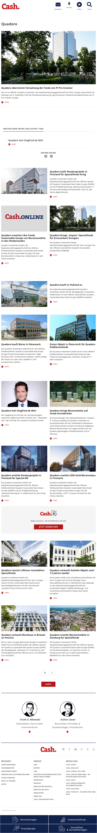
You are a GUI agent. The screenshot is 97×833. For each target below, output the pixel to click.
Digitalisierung (8, 778)
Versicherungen (8, 764)
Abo (35, 764)
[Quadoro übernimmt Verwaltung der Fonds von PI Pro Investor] (48, 57)
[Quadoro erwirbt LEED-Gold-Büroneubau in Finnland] (73, 459)
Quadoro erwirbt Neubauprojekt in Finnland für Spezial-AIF (21, 477)
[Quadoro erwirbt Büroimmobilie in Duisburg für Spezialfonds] (73, 618)
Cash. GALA (70, 780)
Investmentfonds (9, 771)
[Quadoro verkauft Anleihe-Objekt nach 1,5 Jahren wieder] (73, 554)
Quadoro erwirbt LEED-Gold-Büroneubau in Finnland (73, 477)
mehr (7, 102)
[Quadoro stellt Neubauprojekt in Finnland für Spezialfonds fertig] (24, 181)
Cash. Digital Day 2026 (75, 771)
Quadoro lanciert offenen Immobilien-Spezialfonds (23, 572)
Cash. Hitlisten (72, 789)
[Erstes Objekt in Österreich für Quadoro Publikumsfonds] (73, 328)
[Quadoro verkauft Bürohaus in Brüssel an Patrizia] (24, 618)
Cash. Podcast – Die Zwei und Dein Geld (80, 793)
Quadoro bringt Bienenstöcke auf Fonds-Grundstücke (69, 412)
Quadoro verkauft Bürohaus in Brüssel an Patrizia (23, 636)
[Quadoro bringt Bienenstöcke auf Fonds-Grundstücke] (73, 394)
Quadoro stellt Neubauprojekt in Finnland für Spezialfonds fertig (68, 173)
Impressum (38, 780)
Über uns (38, 796)
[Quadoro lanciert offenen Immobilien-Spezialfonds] (24, 554)
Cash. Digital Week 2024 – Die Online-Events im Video (78, 775)
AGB (35, 771)
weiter (48, 684)
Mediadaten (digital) (43, 786)
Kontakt (37, 783)
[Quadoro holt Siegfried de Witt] (24, 394)
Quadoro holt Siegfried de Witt (25, 140)
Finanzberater (7, 768)
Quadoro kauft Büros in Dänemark (21, 344)
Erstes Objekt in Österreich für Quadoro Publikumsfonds (72, 346)
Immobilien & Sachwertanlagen (15, 774)
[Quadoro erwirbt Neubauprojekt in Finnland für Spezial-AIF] (24, 459)
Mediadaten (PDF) (41, 789)
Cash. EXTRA (71, 764)
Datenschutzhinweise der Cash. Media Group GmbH (48, 775)
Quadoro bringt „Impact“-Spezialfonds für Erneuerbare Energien (71, 237)
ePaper (37, 768)
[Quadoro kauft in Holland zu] (24, 294)
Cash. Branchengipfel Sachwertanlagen (75, 784)
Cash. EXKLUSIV (72, 768)
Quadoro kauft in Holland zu (66, 284)
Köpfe (3, 784)
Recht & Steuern (8, 781)
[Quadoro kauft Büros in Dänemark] (24, 328)
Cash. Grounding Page (43, 799)
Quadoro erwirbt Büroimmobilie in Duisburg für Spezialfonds (69, 636)
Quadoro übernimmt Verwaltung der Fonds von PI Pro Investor (37, 87)
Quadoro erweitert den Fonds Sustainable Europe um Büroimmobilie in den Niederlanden (23, 238)
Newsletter (39, 793)
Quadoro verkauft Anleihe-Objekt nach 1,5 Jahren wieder (72, 572)
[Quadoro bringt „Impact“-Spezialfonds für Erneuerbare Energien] (73, 219)
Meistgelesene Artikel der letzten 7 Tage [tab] (23, 129)
